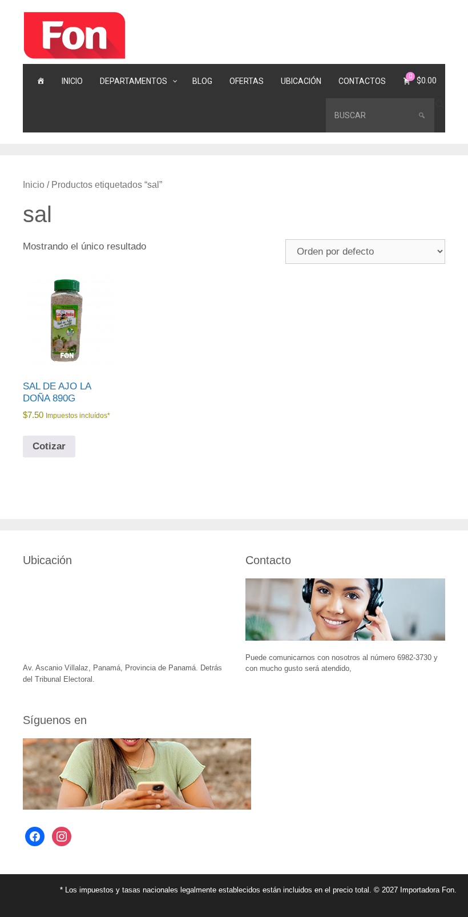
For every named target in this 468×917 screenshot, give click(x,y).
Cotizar (49, 446)
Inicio (34, 185)
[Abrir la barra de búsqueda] (439, 104)
